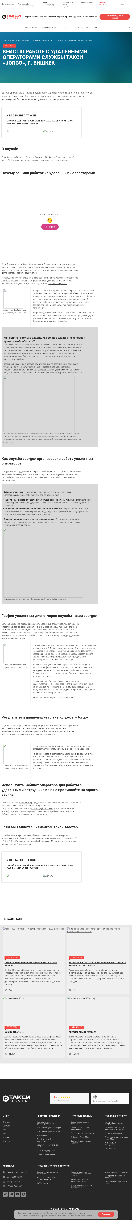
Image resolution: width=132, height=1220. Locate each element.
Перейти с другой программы (44, 1140)
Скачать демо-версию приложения (80, 1128)
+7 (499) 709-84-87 (14, 1186)
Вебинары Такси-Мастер (81, 1137)
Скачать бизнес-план (46, 1154)
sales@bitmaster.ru (87, 2)
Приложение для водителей (48, 1131)
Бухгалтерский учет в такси (116, 1172)
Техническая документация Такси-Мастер (116, 1138)
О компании (8, 1122)
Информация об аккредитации (112, 1144)
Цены (5, 1130)
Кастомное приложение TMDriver (81, 1142)
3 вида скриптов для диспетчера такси (79, 1180)
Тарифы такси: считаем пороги (115, 1177)
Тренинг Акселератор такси (82, 1133)
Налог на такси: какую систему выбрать (46, 1178)
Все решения (42, 1135)
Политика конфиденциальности (114, 1123)
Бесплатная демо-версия (114, 16)
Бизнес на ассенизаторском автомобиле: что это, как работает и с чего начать (97, 964)
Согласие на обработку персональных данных (114, 1128)
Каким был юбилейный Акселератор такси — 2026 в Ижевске (31, 964)
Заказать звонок (101, 3)
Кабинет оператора (57, 283)
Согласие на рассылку (114, 1133)
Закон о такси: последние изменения (47, 1173)
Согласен (106, 1214)
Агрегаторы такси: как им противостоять (81, 1186)
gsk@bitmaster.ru (42, 841)
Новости (6, 1141)
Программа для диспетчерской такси (45, 1123)
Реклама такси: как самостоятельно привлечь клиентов (82, 1173)
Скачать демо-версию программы (80, 1123)
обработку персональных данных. (78, 1215)
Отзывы (6, 1137)
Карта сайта (110, 1148)
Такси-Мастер (25, 802)
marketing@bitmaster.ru (42, 808)
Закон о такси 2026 (14, 1032)
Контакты (7, 1126)
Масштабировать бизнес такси (47, 1146)
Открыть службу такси (46, 1150)
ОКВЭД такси (42, 1183)
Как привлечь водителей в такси (116, 1182)
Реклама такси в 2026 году (82, 1032)
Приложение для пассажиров (49, 1128)
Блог (5, 1133)
